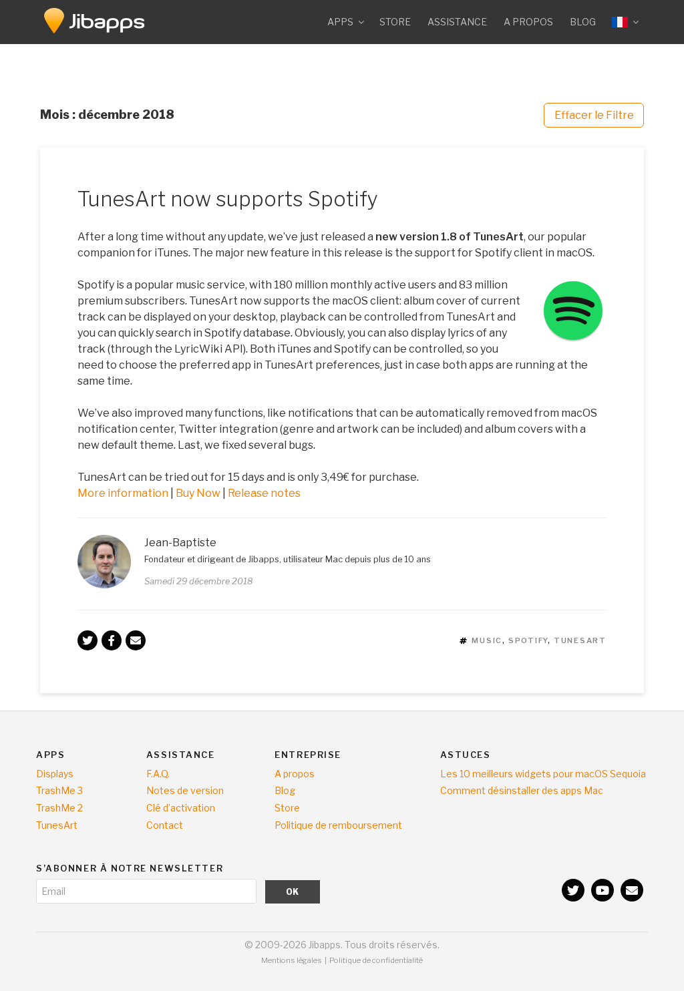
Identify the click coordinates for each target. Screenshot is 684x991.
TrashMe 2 (59, 807)
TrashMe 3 (59, 790)
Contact (164, 825)
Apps (340, 21)
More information (123, 493)
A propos (528, 21)
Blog (583, 21)
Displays (54, 773)
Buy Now (198, 493)
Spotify (528, 640)
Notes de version (185, 790)
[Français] (624, 21)
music (487, 640)
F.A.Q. (158, 773)
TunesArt (580, 640)
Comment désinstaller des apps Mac (521, 790)
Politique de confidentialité (376, 960)
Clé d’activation (180, 807)
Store (395, 21)
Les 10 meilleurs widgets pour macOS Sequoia (543, 773)
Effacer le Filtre (594, 115)
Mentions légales (291, 960)
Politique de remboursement (338, 825)
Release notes (264, 493)
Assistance (457, 21)
